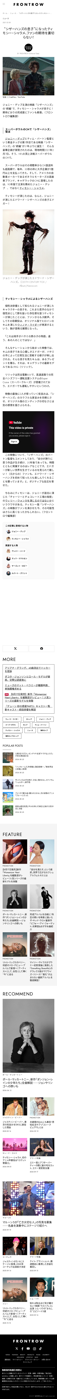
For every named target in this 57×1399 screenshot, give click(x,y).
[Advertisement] (28, 611)
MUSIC (38, 1355)
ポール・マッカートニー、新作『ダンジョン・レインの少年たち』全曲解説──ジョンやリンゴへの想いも (15, 919)
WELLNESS (20, 1357)
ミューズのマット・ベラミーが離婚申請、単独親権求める (27, 687)
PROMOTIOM (8, 866)
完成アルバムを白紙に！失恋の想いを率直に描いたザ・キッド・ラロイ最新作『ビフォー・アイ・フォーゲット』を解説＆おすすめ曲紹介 (42, 922)
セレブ (25, 725)
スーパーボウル (10, 725)
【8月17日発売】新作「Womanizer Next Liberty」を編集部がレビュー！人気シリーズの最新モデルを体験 (28, 698)
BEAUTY (22, 1355)
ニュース (13, 13)
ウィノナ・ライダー (28, 325)
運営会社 (7, 1360)
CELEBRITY (46, 1355)
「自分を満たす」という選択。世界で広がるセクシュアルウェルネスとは (42, 872)
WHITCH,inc (39, 1396)
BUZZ (36, 1357)
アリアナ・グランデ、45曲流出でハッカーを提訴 (27, 669)
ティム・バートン (40, 725)
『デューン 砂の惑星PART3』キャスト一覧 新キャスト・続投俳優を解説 (28, 708)
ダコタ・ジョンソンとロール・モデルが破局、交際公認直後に (27, 678)
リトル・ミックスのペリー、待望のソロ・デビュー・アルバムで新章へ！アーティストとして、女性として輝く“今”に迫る (15, 968)
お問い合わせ (46, 1360)
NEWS (8, 1355)
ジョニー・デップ (15, 138)
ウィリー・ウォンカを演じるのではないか (28, 500)
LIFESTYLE (29, 1357)
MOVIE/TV (30, 1355)
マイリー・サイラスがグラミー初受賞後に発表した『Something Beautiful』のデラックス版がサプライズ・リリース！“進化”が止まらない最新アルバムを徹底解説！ (41, 971)
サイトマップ (27, 1362)
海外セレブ (44, 730)
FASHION (15, 1355)
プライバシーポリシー (32, 1360)
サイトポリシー (18, 1360)
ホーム (5, 13)
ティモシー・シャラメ (31, 188)
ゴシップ (29, 719)
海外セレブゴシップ (12, 736)
